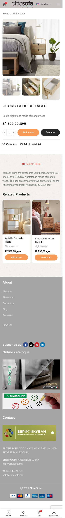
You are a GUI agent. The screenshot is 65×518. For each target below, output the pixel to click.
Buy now (50, 132)
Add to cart (28, 132)
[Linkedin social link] (42, 344)
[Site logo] (22, 3)
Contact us (8, 303)
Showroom (8, 297)
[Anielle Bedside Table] (16, 217)
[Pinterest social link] (36, 344)
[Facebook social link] (25, 344)
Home (5, 13)
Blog (4, 309)
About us (7, 291)
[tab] (31, 164)
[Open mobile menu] (58, 4)
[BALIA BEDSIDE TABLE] (46, 217)
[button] (16, 257)
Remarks (7, 315)
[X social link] (31, 344)
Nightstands (19, 13)
